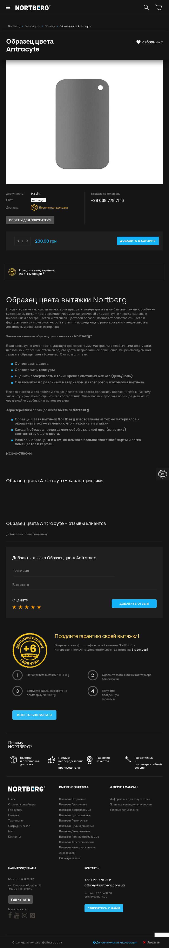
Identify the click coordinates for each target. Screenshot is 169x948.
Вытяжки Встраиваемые (75, 810)
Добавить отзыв (134, 604)
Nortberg (14, 26)
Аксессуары (67, 853)
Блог (11, 831)
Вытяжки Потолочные (73, 820)
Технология (15, 820)
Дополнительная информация (117, 942)
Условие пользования (124, 810)
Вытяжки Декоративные (74, 831)
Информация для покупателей (130, 799)
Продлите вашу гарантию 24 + (37, 272)
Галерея (13, 815)
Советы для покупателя (30, 220)
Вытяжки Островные (72, 799)
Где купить (15, 810)
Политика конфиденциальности (131, 804)
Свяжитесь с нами (104, 908)
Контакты (14, 836)
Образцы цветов (70, 858)
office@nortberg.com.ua (104, 885)
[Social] (10, 915)
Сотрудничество (19, 826)
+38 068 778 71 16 (107, 201)
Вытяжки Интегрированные (77, 847)
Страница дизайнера (21, 804)
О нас (12, 799)
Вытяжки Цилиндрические (76, 826)
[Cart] (159, 7)
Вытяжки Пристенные (73, 804)
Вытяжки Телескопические (77, 842)
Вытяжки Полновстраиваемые (79, 836)
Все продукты (33, 26)
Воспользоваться (34, 715)
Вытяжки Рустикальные (75, 815)
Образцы (50, 26)
